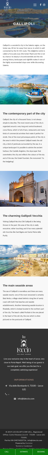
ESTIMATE (24, 452)
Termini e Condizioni (24, 446)
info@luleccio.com (26, 399)
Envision (29, 443)
